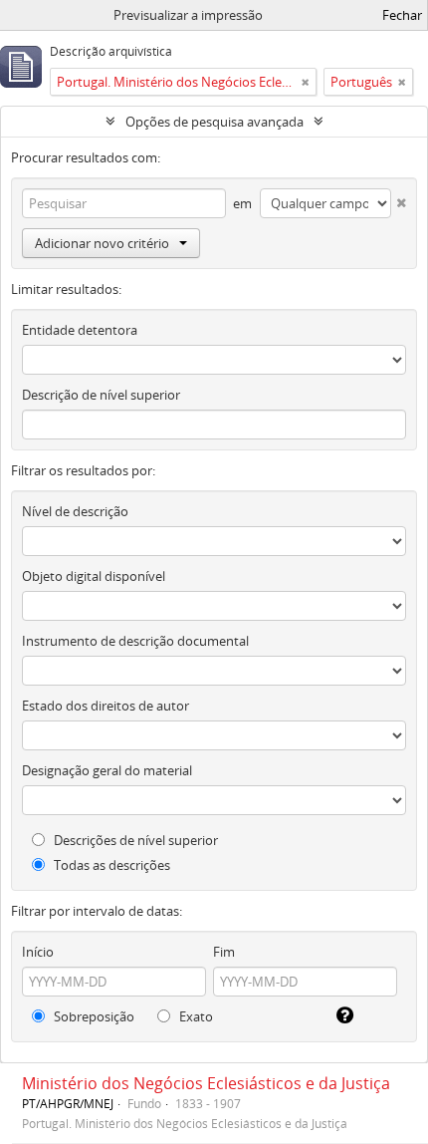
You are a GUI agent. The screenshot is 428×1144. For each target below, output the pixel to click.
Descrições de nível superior (134, 840)
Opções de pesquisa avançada (214, 122)
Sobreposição (92, 1016)
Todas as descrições (110, 865)
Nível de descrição (75, 511)
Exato (194, 1016)
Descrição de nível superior (101, 395)
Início (38, 952)
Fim (224, 952)
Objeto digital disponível (93, 576)
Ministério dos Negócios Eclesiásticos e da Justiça (206, 1083)
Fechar (402, 15)
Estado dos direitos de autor (105, 706)
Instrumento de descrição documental (135, 641)
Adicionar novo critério (102, 243)
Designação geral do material (107, 770)
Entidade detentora (79, 330)
